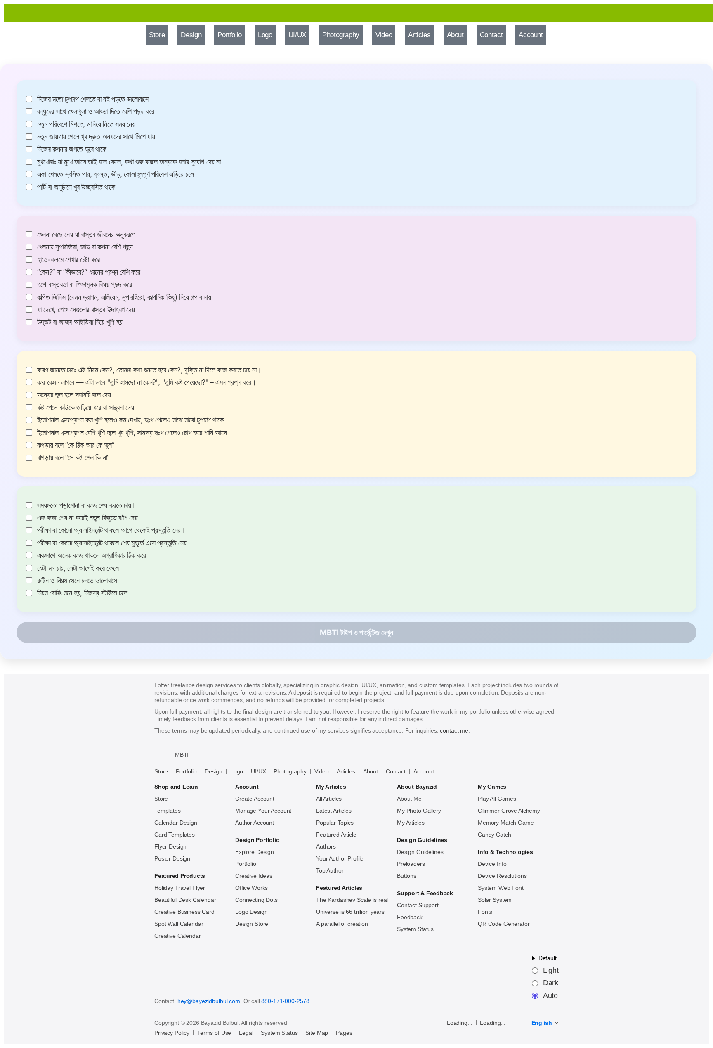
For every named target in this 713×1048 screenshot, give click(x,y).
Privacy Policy (171, 1032)
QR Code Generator (504, 923)
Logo (236, 771)
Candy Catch (494, 834)
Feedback (410, 917)
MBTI (182, 755)
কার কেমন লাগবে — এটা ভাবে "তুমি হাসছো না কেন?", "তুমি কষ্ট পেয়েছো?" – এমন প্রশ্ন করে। (146, 382)
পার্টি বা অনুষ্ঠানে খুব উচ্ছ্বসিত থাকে (76, 187)
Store (161, 771)
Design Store (251, 923)
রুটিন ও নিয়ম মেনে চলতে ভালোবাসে (77, 580)
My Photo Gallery (419, 810)
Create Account (254, 798)
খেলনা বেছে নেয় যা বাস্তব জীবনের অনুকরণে (86, 234)
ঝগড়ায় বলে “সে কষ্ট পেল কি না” (73, 457)
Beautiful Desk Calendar (185, 899)
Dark (550, 983)
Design (213, 771)
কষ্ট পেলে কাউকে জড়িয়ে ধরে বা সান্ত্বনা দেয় (85, 407)
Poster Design (172, 858)
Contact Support (418, 905)
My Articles (410, 822)
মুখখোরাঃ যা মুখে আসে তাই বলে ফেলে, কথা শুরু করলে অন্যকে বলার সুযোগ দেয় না (129, 162)
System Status (415, 929)
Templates (167, 810)
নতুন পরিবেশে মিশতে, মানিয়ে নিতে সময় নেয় (86, 124)
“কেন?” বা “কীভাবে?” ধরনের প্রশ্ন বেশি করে (88, 272)
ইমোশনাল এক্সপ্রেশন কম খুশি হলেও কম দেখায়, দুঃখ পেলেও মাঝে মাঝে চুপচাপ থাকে (130, 420)
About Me (409, 798)
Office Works (251, 887)
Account (423, 771)
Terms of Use (214, 1032)
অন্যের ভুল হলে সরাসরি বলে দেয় (74, 394)
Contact (396, 771)
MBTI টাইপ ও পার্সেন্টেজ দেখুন (356, 632)
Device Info (492, 864)
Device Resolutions (502, 876)
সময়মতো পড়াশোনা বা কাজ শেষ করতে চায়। (86, 505)
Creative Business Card (184, 911)
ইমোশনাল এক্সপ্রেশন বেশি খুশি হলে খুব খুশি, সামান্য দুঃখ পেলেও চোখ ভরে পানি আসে (132, 432)
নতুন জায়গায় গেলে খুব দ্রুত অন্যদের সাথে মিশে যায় (96, 136)
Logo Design (251, 911)
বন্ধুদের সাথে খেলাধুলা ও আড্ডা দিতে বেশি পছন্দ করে (95, 111)
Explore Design (254, 852)
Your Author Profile (340, 858)
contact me (454, 730)
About (370, 771)
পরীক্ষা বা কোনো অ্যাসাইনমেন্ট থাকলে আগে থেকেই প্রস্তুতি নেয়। (111, 530)
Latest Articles (334, 810)
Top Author (330, 870)
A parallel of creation (342, 923)
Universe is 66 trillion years (350, 911)
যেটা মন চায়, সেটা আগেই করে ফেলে (78, 568)
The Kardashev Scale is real (352, 899)
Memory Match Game (506, 822)
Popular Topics (335, 822)
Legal (246, 1032)
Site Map (316, 1032)
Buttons (406, 876)
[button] (562, 35)
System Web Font (501, 887)
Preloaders (411, 864)
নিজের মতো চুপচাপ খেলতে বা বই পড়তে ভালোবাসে (93, 99)
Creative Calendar (177, 935)
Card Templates (174, 834)
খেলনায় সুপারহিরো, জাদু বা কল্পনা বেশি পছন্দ (85, 247)
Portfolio (186, 771)
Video (321, 771)
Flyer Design (170, 846)
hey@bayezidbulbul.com (208, 1001)
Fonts (485, 911)
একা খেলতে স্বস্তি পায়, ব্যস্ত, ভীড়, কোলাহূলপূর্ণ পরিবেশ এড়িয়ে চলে (115, 174)
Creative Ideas (253, 876)
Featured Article (336, 834)
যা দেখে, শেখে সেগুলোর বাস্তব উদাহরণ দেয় (86, 309)
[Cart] (584, 35)
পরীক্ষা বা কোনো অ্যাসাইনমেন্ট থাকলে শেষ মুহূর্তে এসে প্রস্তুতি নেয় (112, 543)
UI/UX (258, 771)
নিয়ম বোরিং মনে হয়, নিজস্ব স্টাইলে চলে (82, 593)
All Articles (329, 798)
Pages (344, 1032)
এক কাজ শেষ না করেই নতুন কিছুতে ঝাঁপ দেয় (87, 518)
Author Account (254, 822)
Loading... (459, 1023)
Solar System (495, 899)
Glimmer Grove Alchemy (509, 810)
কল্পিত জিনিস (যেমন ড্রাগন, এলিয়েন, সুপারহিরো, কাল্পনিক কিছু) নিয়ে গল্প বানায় (124, 297)
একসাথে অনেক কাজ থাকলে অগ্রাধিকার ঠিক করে (91, 555)
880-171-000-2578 (285, 1001)
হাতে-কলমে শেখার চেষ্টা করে (68, 259)
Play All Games (497, 798)
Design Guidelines (420, 852)
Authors (326, 846)
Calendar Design (175, 822)
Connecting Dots (256, 899)
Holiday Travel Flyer (179, 887)
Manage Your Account (263, 810)
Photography (290, 771)
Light (551, 970)
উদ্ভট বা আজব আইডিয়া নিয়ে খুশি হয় (80, 322)
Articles (346, 771)
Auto (550, 996)
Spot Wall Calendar (178, 923)
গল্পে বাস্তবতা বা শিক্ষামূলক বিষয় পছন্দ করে (84, 284)
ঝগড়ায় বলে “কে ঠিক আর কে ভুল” (76, 445)
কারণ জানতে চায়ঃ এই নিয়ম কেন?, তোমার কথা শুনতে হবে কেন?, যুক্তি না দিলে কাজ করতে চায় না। (149, 370)
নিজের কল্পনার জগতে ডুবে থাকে (71, 149)
